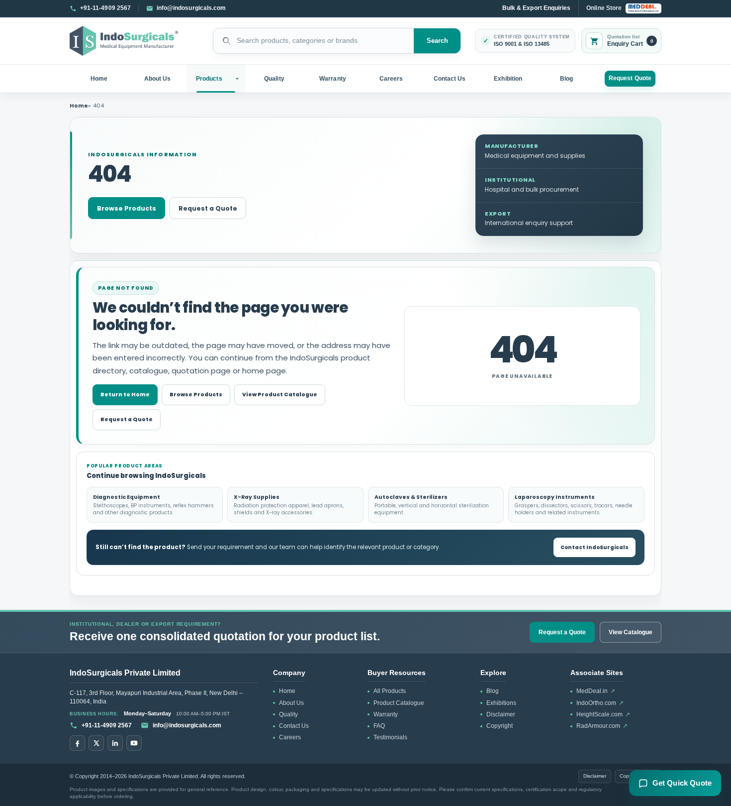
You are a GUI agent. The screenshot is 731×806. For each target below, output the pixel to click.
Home (99, 78)
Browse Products (126, 208)
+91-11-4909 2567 (107, 725)
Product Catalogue (398, 703)
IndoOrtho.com (600, 703)
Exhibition (508, 78)
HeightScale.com (603, 714)
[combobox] (313, 40)
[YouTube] (134, 743)
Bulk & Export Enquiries (536, 8)
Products (209, 78)
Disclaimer (500, 714)
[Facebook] (77, 743)
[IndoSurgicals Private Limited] (124, 41)
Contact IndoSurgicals (594, 547)
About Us (157, 78)
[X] (96, 743)
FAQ (379, 726)
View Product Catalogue (279, 394)
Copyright (499, 726)
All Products (389, 691)
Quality (274, 78)
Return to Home (125, 394)
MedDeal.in (595, 691)
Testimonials (390, 737)
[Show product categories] (238, 79)
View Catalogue (630, 632)
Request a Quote (208, 208)
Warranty (332, 78)
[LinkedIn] (115, 743)
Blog (566, 78)
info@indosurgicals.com (187, 725)
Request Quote (630, 78)
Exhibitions (501, 703)
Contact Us (450, 78)
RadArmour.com (602, 726)
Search (438, 40)
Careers (391, 78)
